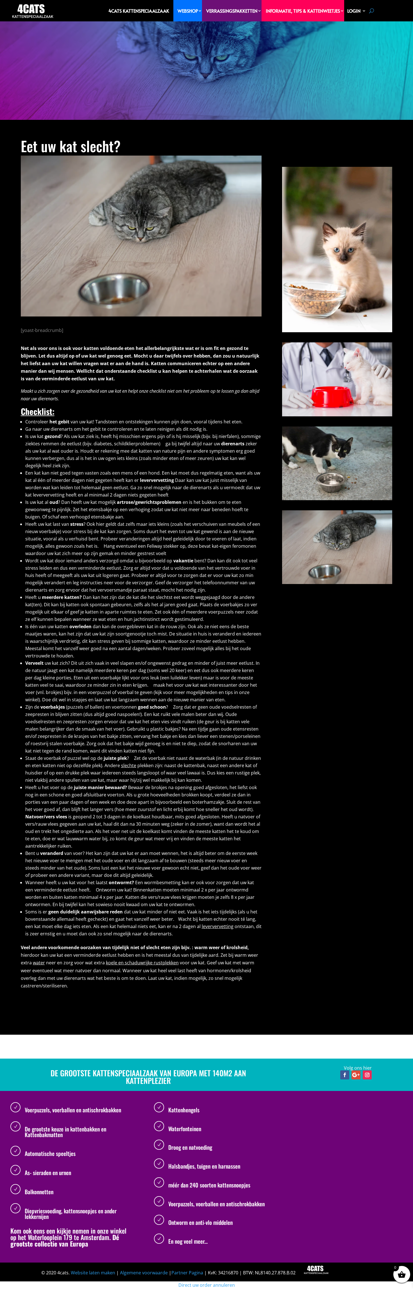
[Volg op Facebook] (344, 1074)
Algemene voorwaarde (144, 1273)
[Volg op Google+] (355, 1074)
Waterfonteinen (184, 1128)
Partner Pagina (187, 1273)
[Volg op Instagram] (367, 1074)
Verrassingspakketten (231, 11)
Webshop (188, 11)
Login (353, 11)
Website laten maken (93, 1273)
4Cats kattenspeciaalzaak (138, 11)
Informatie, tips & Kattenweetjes (303, 11)
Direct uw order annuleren (206, 1285)
